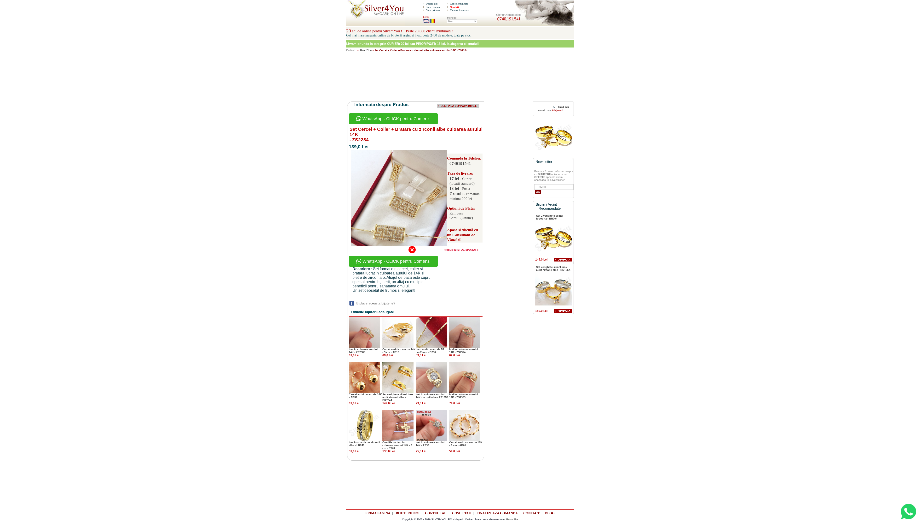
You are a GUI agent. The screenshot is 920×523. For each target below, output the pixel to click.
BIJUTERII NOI (408, 513)
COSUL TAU (461, 513)
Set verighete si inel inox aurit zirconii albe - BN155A (553, 268)
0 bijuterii (557, 110)
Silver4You (365, 50)
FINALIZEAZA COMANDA (497, 513)
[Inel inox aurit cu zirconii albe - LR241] (364, 424)
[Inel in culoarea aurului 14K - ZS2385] (364, 331)
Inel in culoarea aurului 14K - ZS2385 (363, 351)
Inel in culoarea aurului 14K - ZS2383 (463, 396)
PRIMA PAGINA (377, 513)
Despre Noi (432, 3)
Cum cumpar (433, 7)
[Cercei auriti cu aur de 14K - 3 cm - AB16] (398, 331)
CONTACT (531, 513)
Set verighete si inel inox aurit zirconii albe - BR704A (397, 397)
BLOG (550, 513)
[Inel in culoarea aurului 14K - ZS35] (431, 424)
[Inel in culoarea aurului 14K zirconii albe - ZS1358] (431, 376)
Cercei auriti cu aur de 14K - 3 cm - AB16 (398, 351)
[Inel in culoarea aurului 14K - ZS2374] (464, 331)
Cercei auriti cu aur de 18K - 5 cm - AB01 (465, 444)
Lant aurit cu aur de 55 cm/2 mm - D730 (430, 351)
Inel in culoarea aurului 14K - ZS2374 (463, 351)
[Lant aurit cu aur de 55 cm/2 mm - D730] (431, 331)
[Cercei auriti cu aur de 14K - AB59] (364, 376)
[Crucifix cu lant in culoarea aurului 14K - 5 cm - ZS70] (398, 424)
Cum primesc (433, 10)
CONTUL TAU (436, 513)
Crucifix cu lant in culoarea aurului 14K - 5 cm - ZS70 (397, 445)
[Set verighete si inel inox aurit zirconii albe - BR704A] (398, 376)
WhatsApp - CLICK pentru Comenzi (396, 118)
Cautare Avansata (459, 10)
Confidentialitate (459, 3)
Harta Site (512, 519)
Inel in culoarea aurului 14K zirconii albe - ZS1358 (432, 396)
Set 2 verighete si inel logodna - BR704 (549, 217)
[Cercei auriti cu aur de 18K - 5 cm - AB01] (464, 424)
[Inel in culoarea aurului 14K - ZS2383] (464, 376)
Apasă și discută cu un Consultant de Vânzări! (462, 235)
